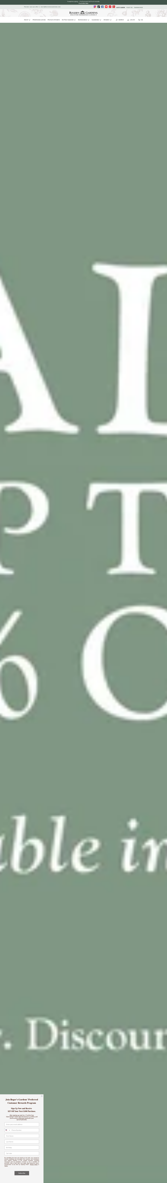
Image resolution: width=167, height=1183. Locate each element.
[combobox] (8, 1130)
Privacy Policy (34, 1164)
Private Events (54, 20)
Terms (6, 1166)
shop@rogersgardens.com (50, 7)
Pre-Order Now (83, 3)
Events (106, 20)
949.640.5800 (34, 7)
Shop (26, 20)
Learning (95, 20)
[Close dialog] (42, 1096)
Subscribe (21, 1173)
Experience (82, 20)
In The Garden (67, 20)
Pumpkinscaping (39, 20)
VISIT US (129, 7)
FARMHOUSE (138, 7)
